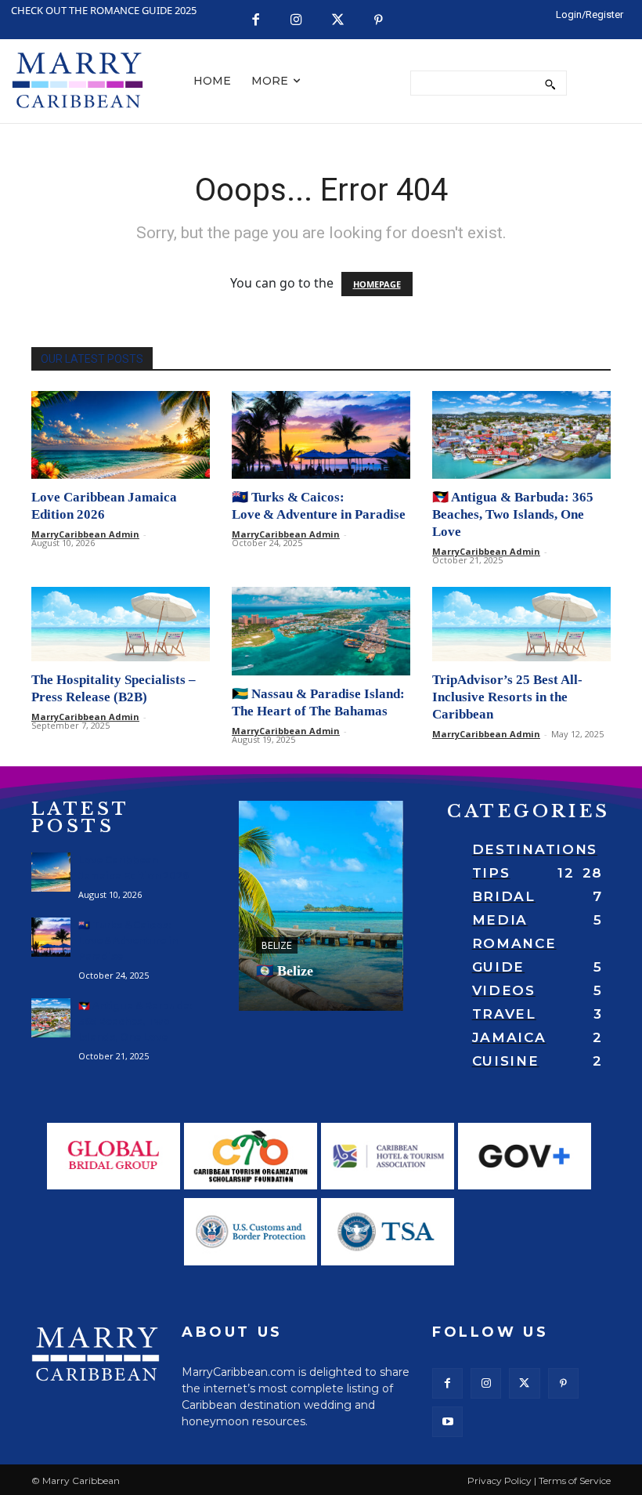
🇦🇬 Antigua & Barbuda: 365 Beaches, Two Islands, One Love (512, 514)
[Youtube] (447, 1421)
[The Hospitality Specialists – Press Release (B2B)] (120, 624)
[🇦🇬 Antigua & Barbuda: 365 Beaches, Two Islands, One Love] (521, 435)
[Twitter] (338, 21)
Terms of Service (575, 1480)
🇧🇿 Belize (284, 971)
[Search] (550, 83)
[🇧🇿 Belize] (320, 906)
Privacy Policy (499, 1480)
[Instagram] (296, 21)
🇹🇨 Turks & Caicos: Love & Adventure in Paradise (128, 940)
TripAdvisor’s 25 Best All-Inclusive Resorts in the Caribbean (507, 697)
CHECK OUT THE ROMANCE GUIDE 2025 (104, 10)
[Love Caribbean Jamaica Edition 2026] (120, 435)
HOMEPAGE (377, 284)
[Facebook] (255, 21)
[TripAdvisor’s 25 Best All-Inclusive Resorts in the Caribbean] (521, 624)
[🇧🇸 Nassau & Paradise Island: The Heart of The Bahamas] (321, 631)
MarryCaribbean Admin (85, 534)
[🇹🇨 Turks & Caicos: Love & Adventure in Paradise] (321, 435)
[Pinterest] (378, 21)
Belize (276, 945)
